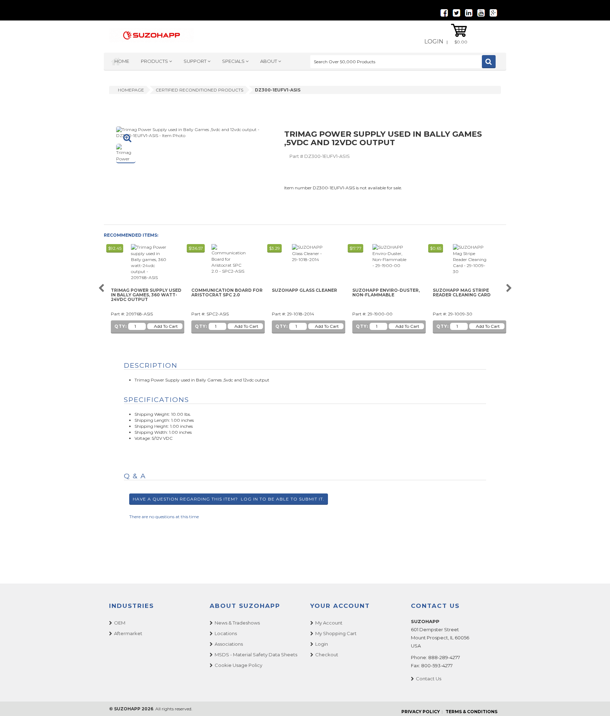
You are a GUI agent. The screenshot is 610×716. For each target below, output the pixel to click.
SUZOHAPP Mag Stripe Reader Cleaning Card (462, 292)
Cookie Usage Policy (238, 665)
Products (155, 61)
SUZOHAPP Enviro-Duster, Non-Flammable (386, 292)
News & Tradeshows (237, 623)
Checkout (326, 654)
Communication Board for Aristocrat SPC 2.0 (227, 292)
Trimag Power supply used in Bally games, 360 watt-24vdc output (146, 295)
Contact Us (428, 678)
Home (121, 61)
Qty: (120, 326)
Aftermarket (128, 633)
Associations (229, 644)
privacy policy (420, 711)
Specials (234, 61)
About (269, 61)
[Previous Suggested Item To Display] (101, 288)
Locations (226, 633)
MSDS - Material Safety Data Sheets (256, 654)
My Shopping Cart (336, 633)
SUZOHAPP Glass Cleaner (304, 290)
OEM (119, 623)
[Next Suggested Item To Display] (508, 288)
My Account (328, 623)
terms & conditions (471, 711)
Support (196, 61)
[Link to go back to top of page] (596, 702)
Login (433, 41)
